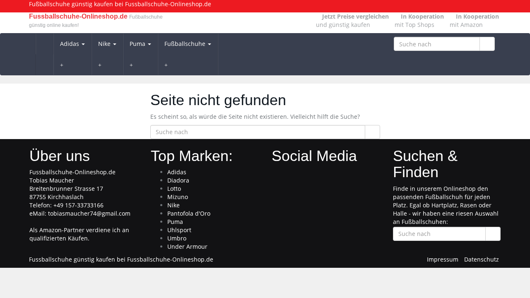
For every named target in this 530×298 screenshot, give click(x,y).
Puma (138, 44)
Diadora (178, 180)
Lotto (174, 188)
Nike (105, 44)
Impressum (442, 259)
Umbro (176, 238)
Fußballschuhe (185, 44)
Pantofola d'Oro (188, 213)
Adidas (70, 44)
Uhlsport (179, 230)
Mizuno (177, 197)
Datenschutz (481, 259)
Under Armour (187, 246)
